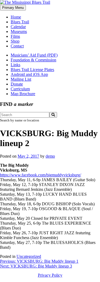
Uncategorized (29, 256)
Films (15, 36)
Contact (17, 46)
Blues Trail (20, 22)
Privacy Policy (50, 275)
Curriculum (20, 89)
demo (50, 156)
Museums (19, 31)
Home (16, 17)
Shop (15, 41)
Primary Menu (13, 8)
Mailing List (21, 79)
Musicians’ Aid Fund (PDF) (34, 55)
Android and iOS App (29, 74)
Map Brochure (23, 93)
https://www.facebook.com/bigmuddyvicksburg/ (40, 175)
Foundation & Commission (33, 60)
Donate (17, 84)
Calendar (18, 26)
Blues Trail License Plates (32, 69)
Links (15, 64)
